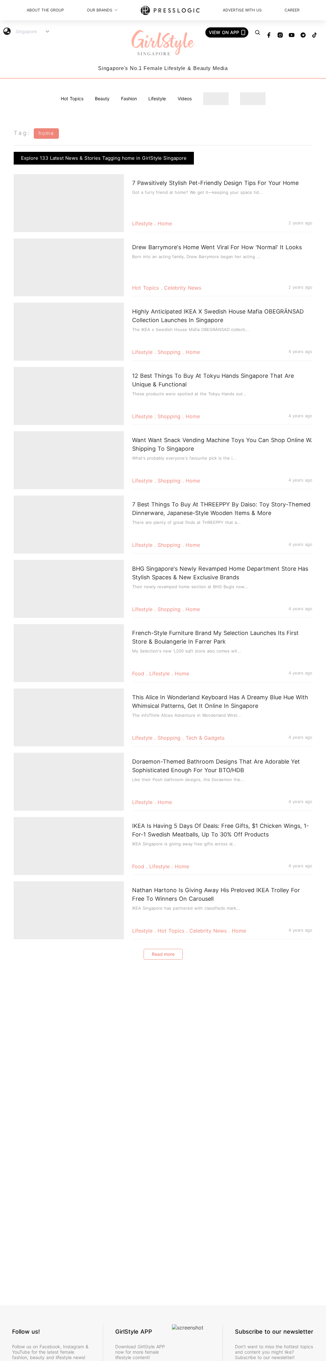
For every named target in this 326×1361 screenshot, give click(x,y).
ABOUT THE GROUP (45, 10)
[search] (257, 32)
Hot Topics (72, 98)
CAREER (292, 10)
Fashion (129, 98)
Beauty (102, 98)
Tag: (22, 133)
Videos (185, 98)
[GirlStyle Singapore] (163, 43)
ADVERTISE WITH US (242, 10)
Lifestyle (157, 98)
